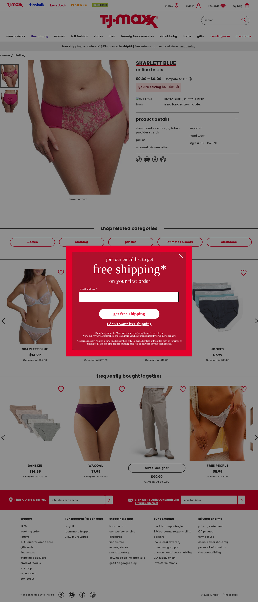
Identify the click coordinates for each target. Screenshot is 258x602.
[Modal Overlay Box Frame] (129, 301)
